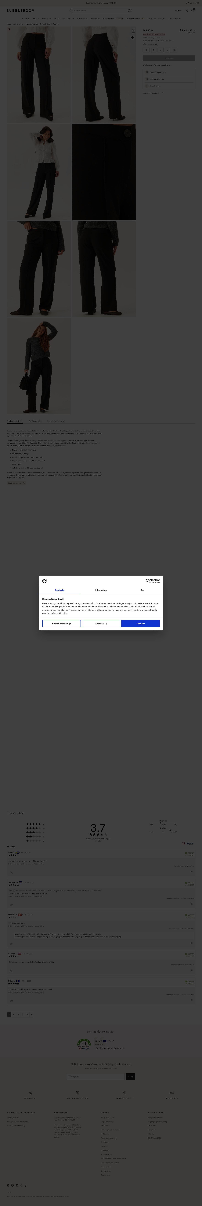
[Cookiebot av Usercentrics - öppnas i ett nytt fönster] (148, 581)
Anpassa (99, 623)
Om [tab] (142, 590)
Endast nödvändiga (61, 623)
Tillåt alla (140, 623)
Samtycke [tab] (60, 590)
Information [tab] (101, 590)
